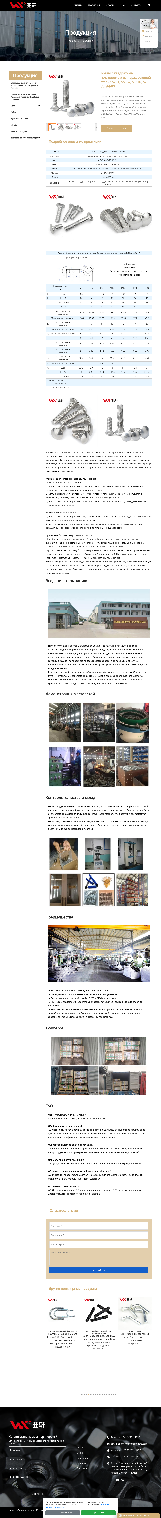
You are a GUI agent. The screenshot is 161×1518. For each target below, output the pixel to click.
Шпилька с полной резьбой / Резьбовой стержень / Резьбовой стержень (25, 97)
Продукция (87, 40)
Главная (72, 40)
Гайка (13, 112)
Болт (13, 106)
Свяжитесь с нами (116, 128)
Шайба (14, 125)
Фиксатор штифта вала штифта (24, 138)
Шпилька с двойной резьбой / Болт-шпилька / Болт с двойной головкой (24, 85)
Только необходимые (63, 1513)
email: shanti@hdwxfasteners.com (129, 1443)
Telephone (148, 36)
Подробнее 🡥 (62, 1348)
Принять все (98, 1513)
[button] (82, 1394)
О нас (79, 1452)
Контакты (81, 1468)
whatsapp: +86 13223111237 (126, 1450)
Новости (81, 1462)
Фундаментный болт (20, 118)
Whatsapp (148, 41)
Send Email (149, 31)
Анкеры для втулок (19, 131)
